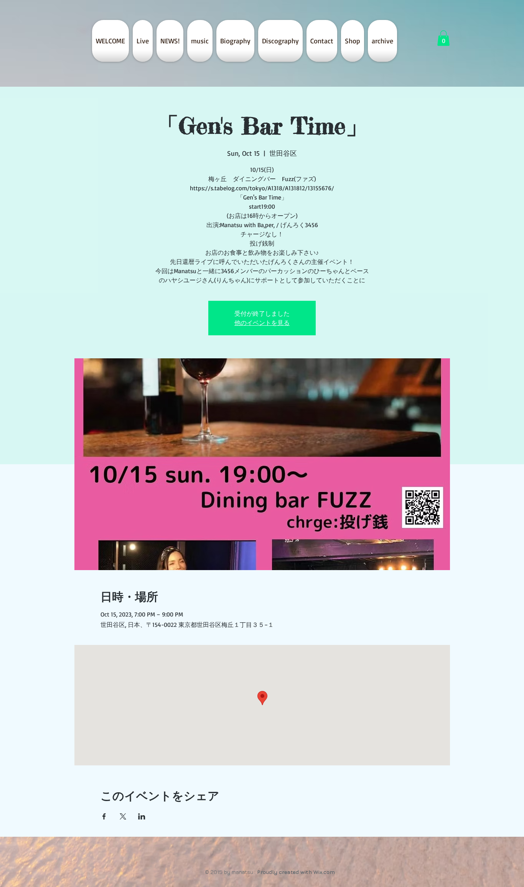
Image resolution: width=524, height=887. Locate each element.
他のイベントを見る (262, 322)
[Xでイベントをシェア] (123, 816)
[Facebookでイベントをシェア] (104, 816)
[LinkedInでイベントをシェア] (141, 816)
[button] (443, 38)
